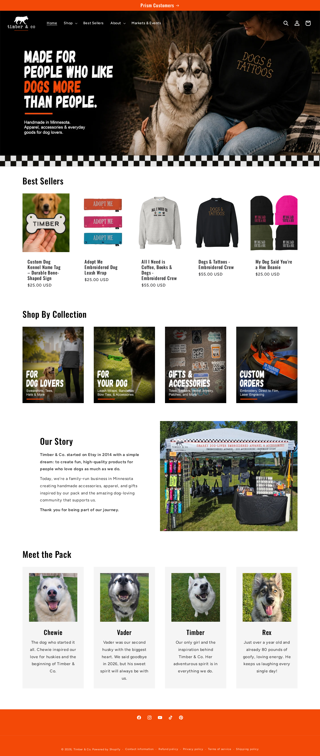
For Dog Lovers (53, 365)
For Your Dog (124, 365)
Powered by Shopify (106, 749)
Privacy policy (193, 749)
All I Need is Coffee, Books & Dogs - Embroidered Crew (159, 270)
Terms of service (219, 749)
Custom (267, 365)
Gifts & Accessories (195, 365)
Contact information (139, 749)
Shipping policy (247, 749)
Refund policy (168, 749)
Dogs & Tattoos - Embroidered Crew (216, 264)
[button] (70, 23)
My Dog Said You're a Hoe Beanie (274, 264)
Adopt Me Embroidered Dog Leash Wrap (101, 267)
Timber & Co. (82, 749)
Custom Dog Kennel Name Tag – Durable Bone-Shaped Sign (44, 270)
